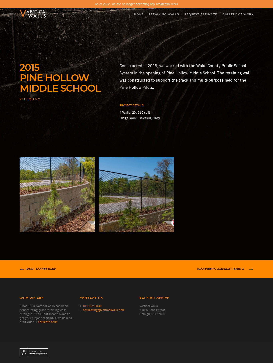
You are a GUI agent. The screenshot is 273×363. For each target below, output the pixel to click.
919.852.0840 (92, 306)
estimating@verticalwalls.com (104, 310)
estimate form (48, 322)
